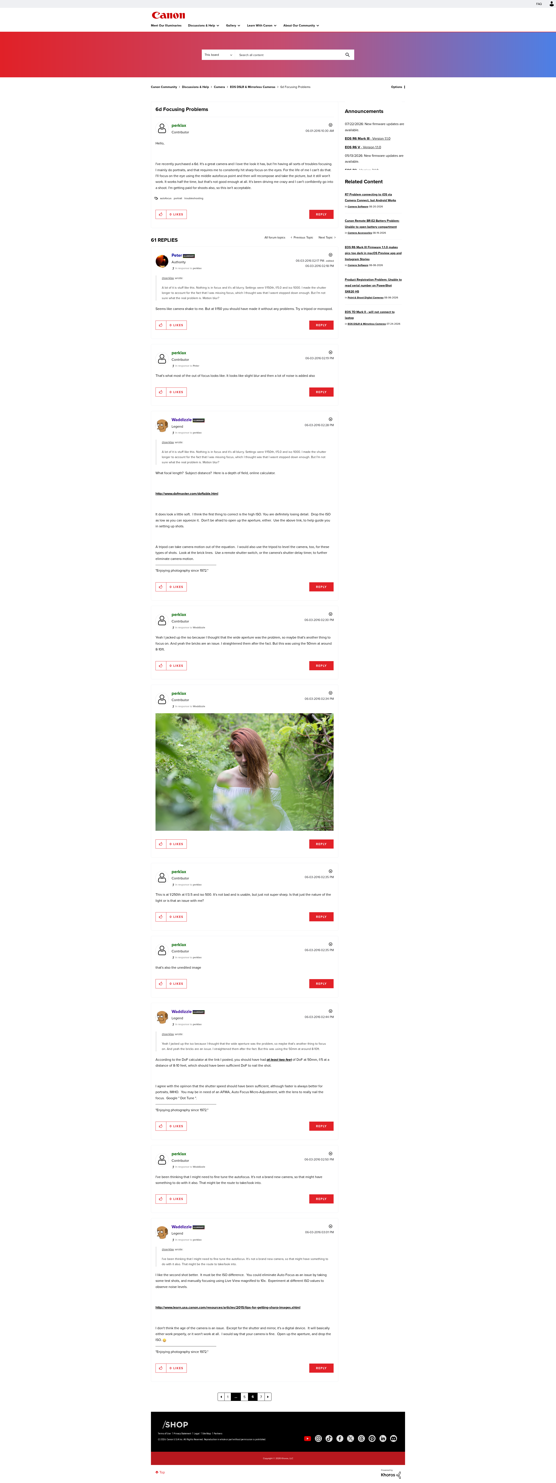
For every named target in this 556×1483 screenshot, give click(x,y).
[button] (338, 706)
